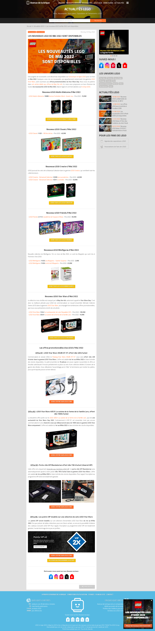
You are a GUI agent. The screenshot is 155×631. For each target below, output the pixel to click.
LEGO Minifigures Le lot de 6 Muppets (44, 263)
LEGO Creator (75, 170)
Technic (110, 78)
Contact (109, 594)
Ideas (121, 83)
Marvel (115, 83)
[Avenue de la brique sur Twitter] (67, 577)
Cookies (91, 594)
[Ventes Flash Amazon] (114, 42)
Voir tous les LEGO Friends (61, 240)
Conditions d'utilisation (77, 594)
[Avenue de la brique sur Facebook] (101, 67)
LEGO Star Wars (52, 305)
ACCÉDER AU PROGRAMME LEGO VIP (61, 560)
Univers (61, 3)
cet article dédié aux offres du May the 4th (47, 84)
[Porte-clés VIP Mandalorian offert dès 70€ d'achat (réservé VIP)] (44, 502)
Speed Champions (105, 83)
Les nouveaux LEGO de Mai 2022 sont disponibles (62, 26)
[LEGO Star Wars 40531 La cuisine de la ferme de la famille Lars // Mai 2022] (71, 333)
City (114, 81)
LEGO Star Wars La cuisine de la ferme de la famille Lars (50, 314)
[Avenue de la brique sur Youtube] (125, 67)
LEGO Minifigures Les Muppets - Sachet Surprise (47, 260)
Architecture (103, 86)
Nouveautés (87, 3)
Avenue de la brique (38, 2)
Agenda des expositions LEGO (115, 141)
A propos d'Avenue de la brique (54, 594)
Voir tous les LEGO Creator (61, 202)
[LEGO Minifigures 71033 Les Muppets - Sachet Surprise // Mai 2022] (55, 282)
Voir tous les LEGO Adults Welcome (61, 119)
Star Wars (103, 78)
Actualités (119, 3)
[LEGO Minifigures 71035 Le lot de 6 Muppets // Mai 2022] (66, 282)
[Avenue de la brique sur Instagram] (107, 67)
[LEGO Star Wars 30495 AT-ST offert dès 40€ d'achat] (61, 397)
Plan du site (100, 594)
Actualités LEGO (39, 26)
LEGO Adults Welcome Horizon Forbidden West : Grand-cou (51, 96)
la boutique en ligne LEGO (77, 76)
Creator (108, 81)
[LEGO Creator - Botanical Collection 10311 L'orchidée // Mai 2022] (70, 198)
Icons (111, 86)
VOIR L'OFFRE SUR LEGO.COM (61, 401)
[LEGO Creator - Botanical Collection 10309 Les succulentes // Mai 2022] (55, 198)
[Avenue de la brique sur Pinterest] (113, 67)
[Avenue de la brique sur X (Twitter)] (119, 67)
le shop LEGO (85, 87)
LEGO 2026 (98, 3)
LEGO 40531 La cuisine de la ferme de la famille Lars (68, 418)
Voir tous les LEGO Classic (61, 156)
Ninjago (102, 81)
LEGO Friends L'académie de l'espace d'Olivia (46, 217)
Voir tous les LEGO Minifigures (61, 286)
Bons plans (108, 3)
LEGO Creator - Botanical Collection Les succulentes (48, 177)
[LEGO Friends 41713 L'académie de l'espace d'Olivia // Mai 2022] (49, 235)
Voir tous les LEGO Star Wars (61, 337)
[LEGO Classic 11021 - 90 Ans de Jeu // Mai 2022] (50, 152)
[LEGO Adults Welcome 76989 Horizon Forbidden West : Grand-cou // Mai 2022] (55, 115)
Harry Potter (118, 78)
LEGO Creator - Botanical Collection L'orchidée (46, 179)
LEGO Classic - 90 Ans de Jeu (41, 133)
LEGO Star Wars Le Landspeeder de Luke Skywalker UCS (50, 312)
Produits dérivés (73, 3)
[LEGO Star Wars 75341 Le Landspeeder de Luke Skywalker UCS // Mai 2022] (50, 333)
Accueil (29, 26)
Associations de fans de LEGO (115, 146)
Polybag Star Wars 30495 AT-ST (64, 357)
